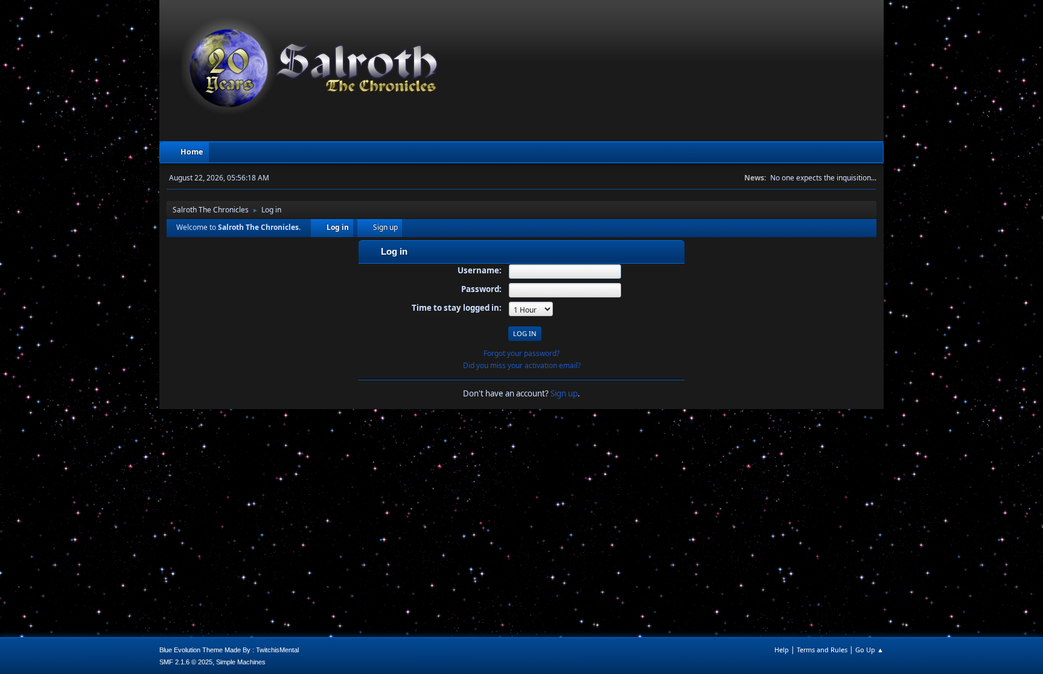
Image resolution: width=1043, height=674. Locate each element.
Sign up (564, 393)
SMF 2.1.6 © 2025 (185, 662)
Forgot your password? (521, 353)
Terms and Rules (822, 649)
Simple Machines (241, 662)
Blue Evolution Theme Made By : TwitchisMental (229, 649)
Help (781, 649)
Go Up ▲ (869, 649)
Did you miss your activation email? (522, 365)
